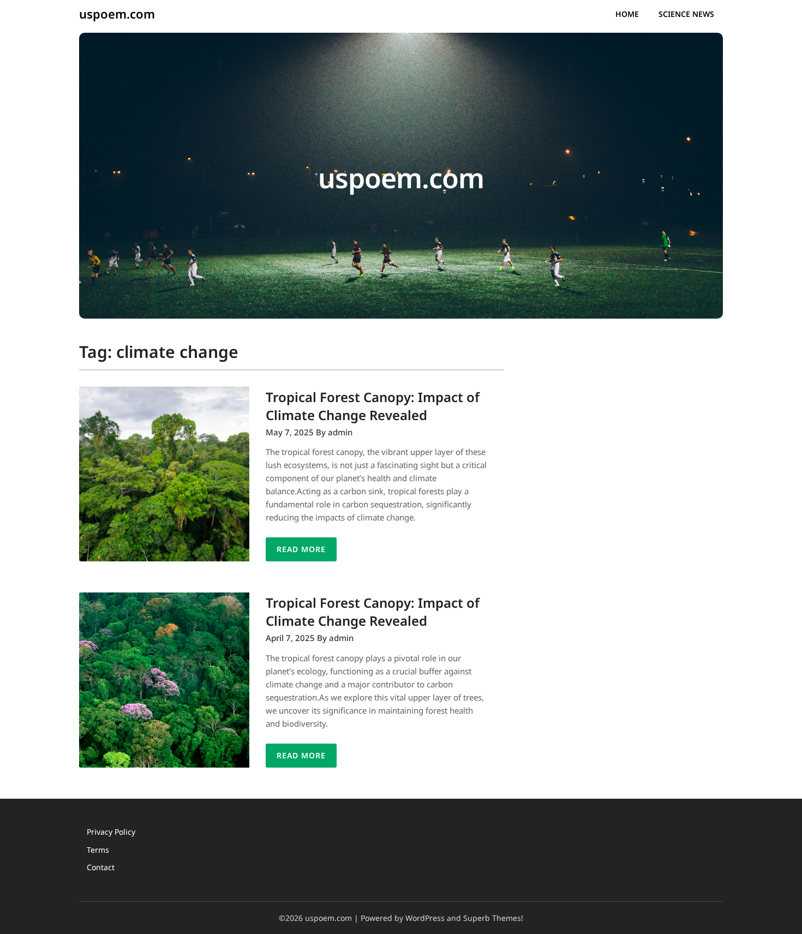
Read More (301, 549)
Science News (686, 14)
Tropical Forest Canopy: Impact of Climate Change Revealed (373, 406)
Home (627, 14)
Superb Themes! (493, 918)
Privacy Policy (111, 832)
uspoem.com (117, 13)
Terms (98, 850)
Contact (101, 867)
